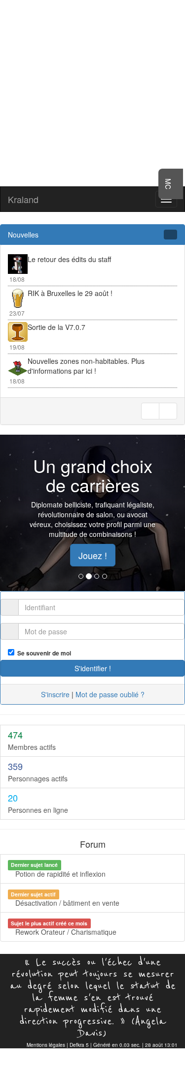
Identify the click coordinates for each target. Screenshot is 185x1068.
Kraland (23, 199)
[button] (14, 513)
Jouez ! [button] (92, 555)
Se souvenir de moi (42, 653)
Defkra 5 (79, 1044)
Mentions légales (46, 1044)
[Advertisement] (92, 92)
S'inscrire (55, 694)
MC (168, 183)
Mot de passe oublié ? (110, 694)
